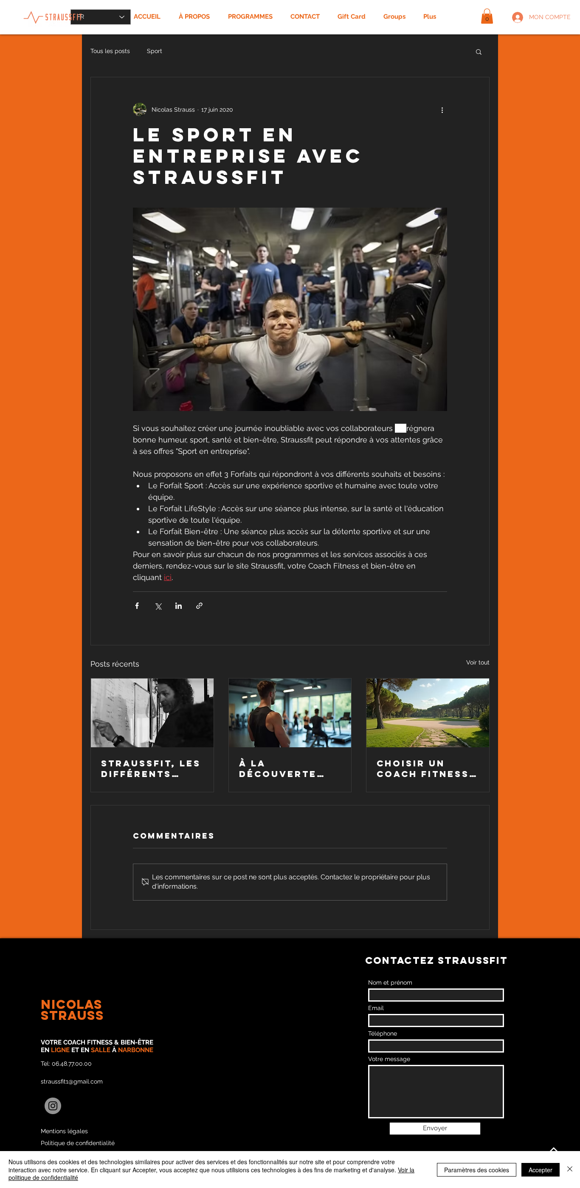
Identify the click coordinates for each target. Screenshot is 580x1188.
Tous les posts (110, 51)
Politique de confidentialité (78, 1143)
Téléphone (382, 1033)
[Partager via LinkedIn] (179, 606)
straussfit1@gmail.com (72, 1081)
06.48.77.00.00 (72, 1063)
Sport (154, 51)
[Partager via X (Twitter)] (158, 606)
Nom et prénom (390, 982)
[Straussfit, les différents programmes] (152, 712)
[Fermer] (570, 1169)
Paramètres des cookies (476, 1169)
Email (376, 1008)
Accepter (540, 1169)
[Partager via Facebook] (137, 606)
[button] (487, 16)
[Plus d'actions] (442, 109)
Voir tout (478, 662)
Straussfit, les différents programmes (151, 768)
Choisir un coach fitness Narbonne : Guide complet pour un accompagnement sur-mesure (425, 768)
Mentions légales (64, 1131)
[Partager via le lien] (199, 606)
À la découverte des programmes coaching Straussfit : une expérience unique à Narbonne (288, 768)
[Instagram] (53, 1106)
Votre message (389, 1059)
